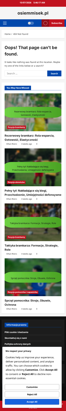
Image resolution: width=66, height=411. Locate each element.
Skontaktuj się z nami (16, 338)
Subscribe (56, 23)
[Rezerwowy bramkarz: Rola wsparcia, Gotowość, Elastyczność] (33, 112)
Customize (32, 387)
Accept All (32, 401)
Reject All (32, 394)
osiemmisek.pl (33, 13)
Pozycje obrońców (16, 182)
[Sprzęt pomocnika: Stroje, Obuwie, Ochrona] (33, 277)
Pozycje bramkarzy (16, 127)
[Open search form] (38, 23)
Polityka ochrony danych (18, 344)
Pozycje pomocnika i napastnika (22, 292)
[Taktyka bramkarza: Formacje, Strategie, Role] (33, 222)
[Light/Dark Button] (31, 23)
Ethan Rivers (11, 144)
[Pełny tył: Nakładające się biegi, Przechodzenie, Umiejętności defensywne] (33, 167)
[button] (5, 23)
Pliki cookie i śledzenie (16, 332)
